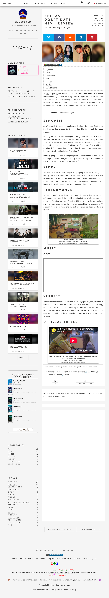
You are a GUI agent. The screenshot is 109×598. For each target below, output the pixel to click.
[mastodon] (25, 30)
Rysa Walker (17, 391)
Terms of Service (26, 558)
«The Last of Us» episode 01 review (18, 305)
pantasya (13, 505)
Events (11, 459)
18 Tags (12, 478)
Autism (12, 457)
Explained (13, 490)
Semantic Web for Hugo (21, 96)
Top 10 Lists (15, 520)
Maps (10, 510)
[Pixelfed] (29, 30)
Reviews (89, 383)
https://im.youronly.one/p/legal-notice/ (80, 580)
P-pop (11, 495)
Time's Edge (17, 406)
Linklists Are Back (18, 94)
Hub (65, 3)
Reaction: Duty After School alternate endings (22, 262)
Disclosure (65, 558)
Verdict (49, 84)
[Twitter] (36, 30)
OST (50, 81)
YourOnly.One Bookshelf (23, 376)
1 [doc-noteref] (51, 131)
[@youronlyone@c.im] (53, 65)
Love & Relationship (19, 119)
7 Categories (16, 445)
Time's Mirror (18, 398)
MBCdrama (82, 362)
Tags (54, 3)
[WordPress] (21, 33)
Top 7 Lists (14, 523)
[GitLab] (17, 30)
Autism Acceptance (19, 502)
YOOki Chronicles (18, 121)
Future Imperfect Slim (39, 589)
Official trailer (51, 87)
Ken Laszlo (24, 73)
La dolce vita (24, 70)
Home (28, 3)
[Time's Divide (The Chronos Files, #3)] (10, 390)
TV (55, 383)
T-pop (11, 525)
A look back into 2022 (20, 326)
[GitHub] (13, 30)
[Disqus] (73, 438)
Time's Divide (18, 388)
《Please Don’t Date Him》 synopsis (70, 372)
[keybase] (21, 30)
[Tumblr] (33, 30)
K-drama (81, 383)
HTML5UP (74, 589)
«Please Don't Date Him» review (59, 20)
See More (23, 357)
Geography (14, 464)
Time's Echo (17, 416)
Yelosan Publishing (46, 585)
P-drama (12, 515)
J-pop (11, 507)
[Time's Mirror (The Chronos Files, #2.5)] (10, 400)
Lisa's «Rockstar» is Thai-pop (18, 150)
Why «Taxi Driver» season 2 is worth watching (22, 284)
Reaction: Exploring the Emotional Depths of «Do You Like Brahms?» (21, 219)
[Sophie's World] (10, 382)
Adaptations (15, 487)
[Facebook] (10, 30)
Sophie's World (19, 380)
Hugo (68, 585)
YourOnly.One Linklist (21, 91)
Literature (14, 462)
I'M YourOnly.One (90, 558)
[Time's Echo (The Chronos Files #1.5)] (10, 418)
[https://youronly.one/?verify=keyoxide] (54, 555)
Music (48, 78)
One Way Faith (16, 114)
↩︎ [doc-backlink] (65, 375)
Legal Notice (53, 558)
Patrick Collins (62, 589)
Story (48, 73)
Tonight (23, 67)
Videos (11, 497)
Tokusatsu (14, 517)
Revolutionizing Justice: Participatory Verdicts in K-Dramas (20, 196)
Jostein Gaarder (18, 383)
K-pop (11, 492)
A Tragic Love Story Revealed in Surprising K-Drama (19, 173)
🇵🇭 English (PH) (100, 3)
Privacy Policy (40, 558)
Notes (11, 512)
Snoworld (6, 3)
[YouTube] (25, 33)
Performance (51, 75)
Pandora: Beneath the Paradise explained (20, 241)
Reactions (13, 500)
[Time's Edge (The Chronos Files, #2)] (10, 408)
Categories (41, 3)
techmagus (14, 116)
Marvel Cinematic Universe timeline (18, 347)
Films (11, 452)
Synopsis (49, 70)
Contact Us (76, 558)
